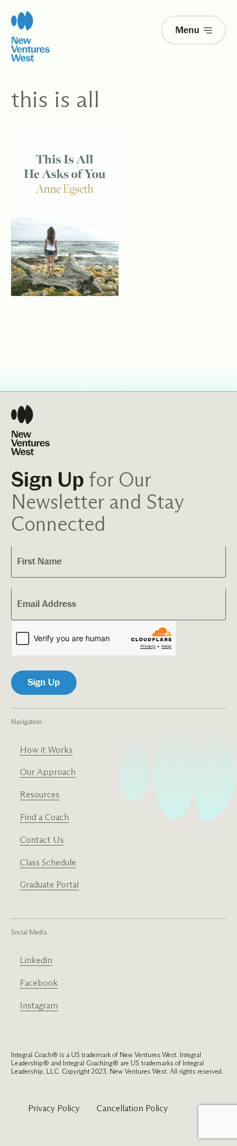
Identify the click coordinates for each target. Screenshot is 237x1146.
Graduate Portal (49, 884)
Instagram (39, 1005)
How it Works (46, 749)
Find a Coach (44, 817)
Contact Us (42, 840)
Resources (40, 794)
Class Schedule (48, 862)
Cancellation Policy (132, 1108)
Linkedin (36, 960)
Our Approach (48, 772)
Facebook (39, 983)
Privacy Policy (54, 1108)
